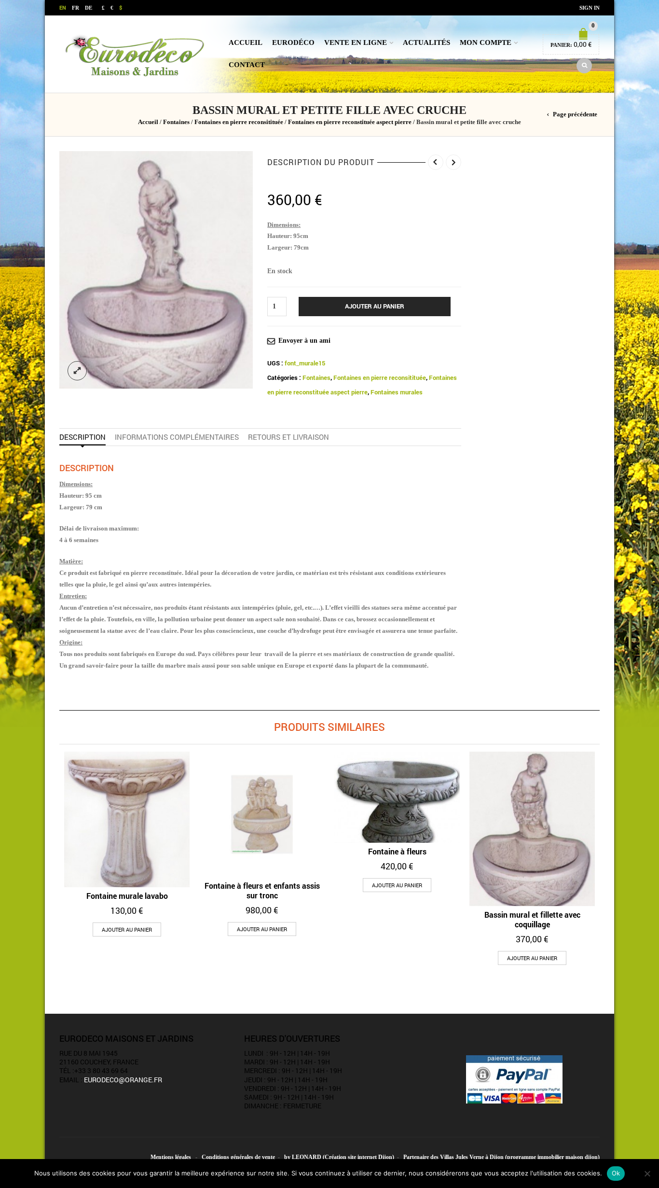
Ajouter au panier (374, 306)
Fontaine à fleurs (397, 851)
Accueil (245, 42)
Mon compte (485, 42)
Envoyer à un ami (304, 340)
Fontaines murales (397, 392)
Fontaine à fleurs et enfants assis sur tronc (262, 890)
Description (82, 437)
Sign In (589, 8)
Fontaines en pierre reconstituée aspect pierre (350, 122)
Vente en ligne (355, 42)
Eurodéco (293, 42)
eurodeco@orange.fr (123, 1079)
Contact (247, 65)
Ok (616, 1173)
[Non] (647, 1173)
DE (88, 8)
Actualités (426, 42)
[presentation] (56, 837)
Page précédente (575, 114)
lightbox (77, 370)
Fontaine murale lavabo (127, 896)
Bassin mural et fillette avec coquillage (532, 919)
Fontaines (176, 122)
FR (75, 8)
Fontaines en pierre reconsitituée (238, 122)
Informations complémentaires (177, 437)
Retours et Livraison (288, 437)
